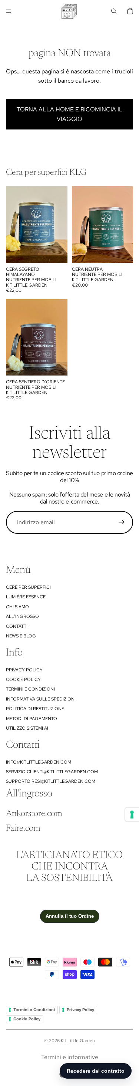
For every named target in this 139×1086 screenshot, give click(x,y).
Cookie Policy (23, 679)
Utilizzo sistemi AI (27, 728)
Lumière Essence (26, 597)
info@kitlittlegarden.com (38, 762)
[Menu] (8, 11)
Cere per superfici (28, 587)
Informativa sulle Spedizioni (41, 699)
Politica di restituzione (35, 709)
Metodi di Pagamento (31, 719)
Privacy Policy (24, 670)
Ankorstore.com (34, 813)
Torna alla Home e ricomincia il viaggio (70, 114)
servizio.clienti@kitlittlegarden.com (52, 772)
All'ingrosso (22, 616)
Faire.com (23, 828)
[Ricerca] (114, 11)
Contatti (16, 626)
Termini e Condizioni (30, 689)
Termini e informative (69, 1057)
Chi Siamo (17, 607)
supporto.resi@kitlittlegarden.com (50, 781)
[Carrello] (130, 11)
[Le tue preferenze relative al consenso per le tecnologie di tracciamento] (132, 814)
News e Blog (21, 636)
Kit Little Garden (78, 1041)
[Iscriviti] (121, 522)
